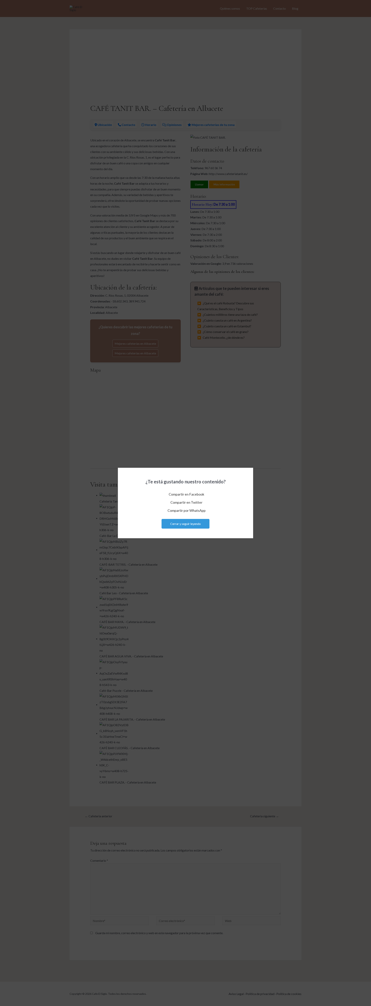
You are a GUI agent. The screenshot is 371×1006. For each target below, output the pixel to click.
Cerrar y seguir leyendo (185, 523)
